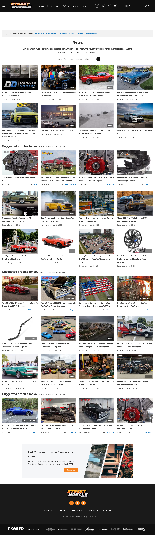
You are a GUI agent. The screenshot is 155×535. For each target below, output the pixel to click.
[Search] (98, 59)
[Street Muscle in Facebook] (77, 503)
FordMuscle (91, 33)
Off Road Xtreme (70, 184)
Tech (57, 6)
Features (85, 6)
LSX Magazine (33, 310)
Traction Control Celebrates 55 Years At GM (58, 130)
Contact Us (61, 510)
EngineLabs (110, 184)
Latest (41, 6)
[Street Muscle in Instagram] (71, 503)
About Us (48, 510)
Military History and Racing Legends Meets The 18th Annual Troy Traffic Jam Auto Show (96, 259)
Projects (66, 6)
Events (75, 6)
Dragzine (35, 184)
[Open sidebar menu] (3, 5)
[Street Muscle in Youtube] (83, 503)
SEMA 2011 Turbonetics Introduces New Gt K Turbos (59, 33)
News (49, 6)
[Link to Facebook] (109, 6)
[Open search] (97, 6)
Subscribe (71, 470)
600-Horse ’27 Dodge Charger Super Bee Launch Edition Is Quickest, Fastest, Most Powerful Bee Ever (19, 133)
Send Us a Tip (77, 510)
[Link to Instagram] (103, 6)
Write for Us (92, 510)
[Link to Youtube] (115, 6)
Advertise (107, 510)
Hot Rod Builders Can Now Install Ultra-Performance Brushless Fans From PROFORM (133, 259)
